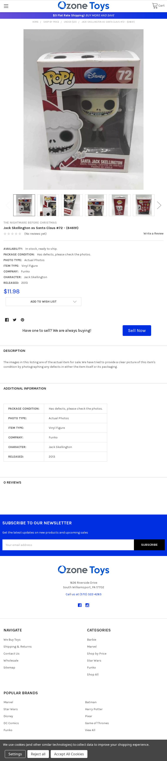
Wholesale (10, 660)
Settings (15, 754)
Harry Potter (94, 709)
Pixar (88, 716)
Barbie (91, 639)
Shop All (93, 674)
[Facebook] (6, 319)
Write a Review (154, 233)
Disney (8, 716)
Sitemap (9, 667)
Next (159, 205)
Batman (91, 702)
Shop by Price (96, 653)
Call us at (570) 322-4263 (84, 594)
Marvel (92, 646)
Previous (7, 205)
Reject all (38, 754)
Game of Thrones (97, 723)
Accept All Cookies (69, 754)
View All (90, 730)
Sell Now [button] (137, 330)
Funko (91, 667)
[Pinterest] (22, 319)
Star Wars (94, 660)
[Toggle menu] (6, 6)
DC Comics (11, 723)
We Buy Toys (12, 639)
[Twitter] (14, 319)
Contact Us (11, 653)
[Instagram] (87, 605)
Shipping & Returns (17, 646)
